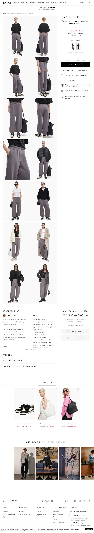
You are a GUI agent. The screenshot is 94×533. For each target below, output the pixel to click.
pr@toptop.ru (85, 526)
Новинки (16, 2)
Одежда (22, 2)
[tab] (47, 383)
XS (67, 57)
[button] (30, 311)
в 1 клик (68, 70)
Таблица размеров (75, 53)
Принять (89, 529)
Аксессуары (33, 2)
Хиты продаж (59, 2)
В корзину (74, 64)
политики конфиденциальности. (52, 531)
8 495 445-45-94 (81, 511)
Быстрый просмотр (24, 475)
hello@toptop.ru (79, 523)
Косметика (41, 2)
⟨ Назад (5, 13)
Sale (66, 2)
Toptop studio (50, 2)
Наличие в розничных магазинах (75, 75)
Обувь (27, 2)
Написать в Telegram (80, 515)
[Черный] (78, 46)
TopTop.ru (7, 3)
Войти (82, 3)
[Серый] (72, 46)
